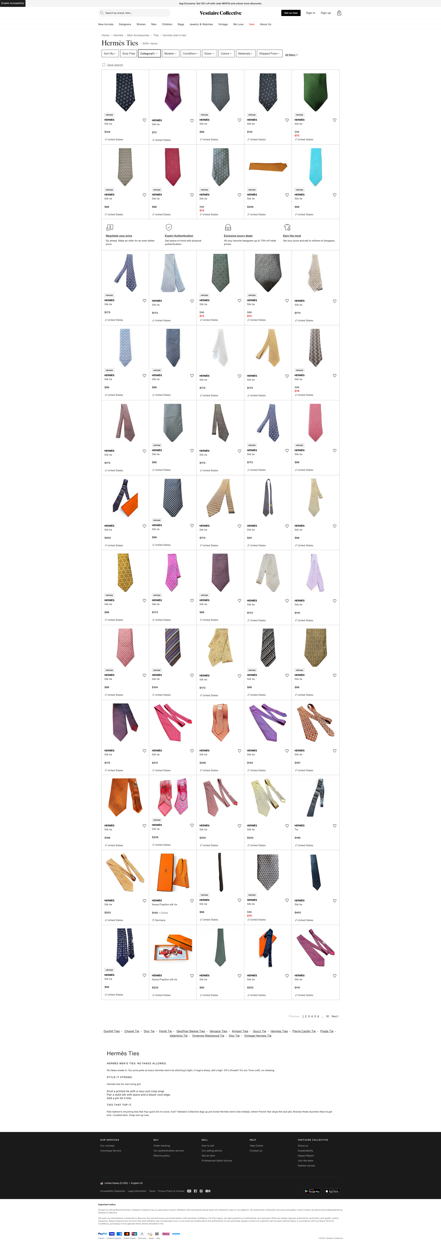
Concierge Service (110, 1151)
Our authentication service (168, 1151)
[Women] (148, 24)
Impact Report (306, 1156)
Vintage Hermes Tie (257, 1036)
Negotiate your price (119, 236)
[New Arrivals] (116, 24)
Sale (251, 24)
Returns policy (161, 1156)
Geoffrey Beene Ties (190, 1031)
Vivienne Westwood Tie (208, 1036)
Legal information (137, 1191)
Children (167, 24)
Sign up (326, 13)
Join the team (305, 1161)
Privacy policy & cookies (171, 1191)
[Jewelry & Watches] (215, 24)
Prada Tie (326, 1031)
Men (154, 24)
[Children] (175, 24)
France (101, 1238)
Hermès (118, 35)
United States (130, 1238)
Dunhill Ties (112, 1031)
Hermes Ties (279, 1031)
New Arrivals (105, 24)
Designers (125, 24)
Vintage (223, 24)
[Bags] (186, 24)
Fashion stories (306, 1165)
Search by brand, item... (118, 13)
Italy (158, 1238)
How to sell (208, 1146)
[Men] (159, 24)
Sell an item (291, 13)
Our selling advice (212, 1151)
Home (105, 35)
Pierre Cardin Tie (304, 1031)
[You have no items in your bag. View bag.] (339, 13)
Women (141, 24)
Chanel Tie (131, 1031)
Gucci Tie (259, 1031)
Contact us (256, 1151)
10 (327, 1016)
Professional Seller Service (217, 1161)
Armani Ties (240, 1031)
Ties (156, 35)
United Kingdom (114, 1238)
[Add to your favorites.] (144, 120)
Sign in (310, 13)
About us (303, 1146)
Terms (152, 1191)
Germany (142, 1238)
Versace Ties (218, 1031)
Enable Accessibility (12, 3)
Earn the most (292, 236)
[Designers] (133, 24)
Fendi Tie (165, 1031)
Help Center (256, 1146)
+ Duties (163, 912)
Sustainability (305, 1151)
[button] (339, 13)
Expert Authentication (179, 236)
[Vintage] (230, 24)
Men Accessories (138, 35)
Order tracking (161, 1146)
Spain (151, 1238)
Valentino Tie (178, 1036)
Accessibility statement (112, 1191)
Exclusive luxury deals (238, 236)
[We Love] (246, 24)
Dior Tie (149, 1031)
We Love (238, 24)
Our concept (107, 1146)
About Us (265, 24)
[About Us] (274, 24)
